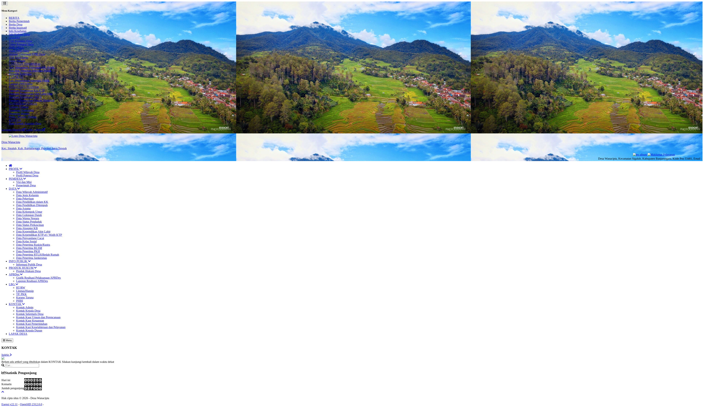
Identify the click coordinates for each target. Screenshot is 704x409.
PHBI (19, 300)
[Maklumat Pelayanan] (645, 154)
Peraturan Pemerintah (21, 110)
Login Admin (34, 129)
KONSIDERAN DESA (23, 103)
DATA (13, 188)
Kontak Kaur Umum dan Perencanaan (38, 317)
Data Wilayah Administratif (32, 192)
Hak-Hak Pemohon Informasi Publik (30, 70)
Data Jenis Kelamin (27, 195)
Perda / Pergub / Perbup (22, 116)
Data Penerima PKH (28, 251)
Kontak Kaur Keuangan (30, 320)
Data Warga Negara (27, 218)
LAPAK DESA (18, 333)
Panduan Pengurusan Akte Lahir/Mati (30, 93)
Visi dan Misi (24, 182)
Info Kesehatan (17, 31)
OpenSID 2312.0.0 (31, 404)
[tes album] (624, 154)
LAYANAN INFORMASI (24, 64)
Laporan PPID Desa (20, 83)
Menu (8, 340)
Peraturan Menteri (19, 113)
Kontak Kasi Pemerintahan (31, 323)
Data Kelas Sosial (26, 241)
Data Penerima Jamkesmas (31, 257)
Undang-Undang (18, 106)
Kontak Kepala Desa (28, 310)
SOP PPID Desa (18, 57)
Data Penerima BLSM (29, 248)
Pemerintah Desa (26, 185)
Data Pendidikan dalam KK (32, 201)
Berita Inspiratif (18, 27)
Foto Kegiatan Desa (20, 41)
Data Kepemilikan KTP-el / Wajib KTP (39, 234)
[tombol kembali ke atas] (2, 391)
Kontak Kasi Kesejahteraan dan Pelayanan (40, 327)
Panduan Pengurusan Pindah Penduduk (31, 100)
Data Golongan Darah (29, 215)
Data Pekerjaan (25, 198)
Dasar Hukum (17, 60)
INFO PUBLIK (18, 261)
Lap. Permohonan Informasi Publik (29, 80)
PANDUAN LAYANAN (24, 87)
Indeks (5, 354)
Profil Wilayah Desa (27, 172)
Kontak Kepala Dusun (29, 330)
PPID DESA (16, 47)
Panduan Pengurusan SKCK (25, 97)
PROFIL (14, 168)
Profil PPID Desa (19, 50)
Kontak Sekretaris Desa (29, 314)
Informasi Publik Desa (29, 264)
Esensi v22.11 (9, 404)
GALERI (14, 37)
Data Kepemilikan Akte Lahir (33, 231)
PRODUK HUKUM (21, 267)
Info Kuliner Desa (19, 34)
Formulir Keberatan (20, 73)
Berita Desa (15, 24)
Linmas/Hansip (25, 290)
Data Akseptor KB (27, 228)
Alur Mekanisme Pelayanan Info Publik (32, 67)
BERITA (14, 17)
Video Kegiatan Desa (21, 44)
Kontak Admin (24, 307)
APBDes (14, 274)
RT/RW (20, 287)
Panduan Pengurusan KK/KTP (27, 90)
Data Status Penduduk (29, 221)
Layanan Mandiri (11, 129)
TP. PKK (21, 294)
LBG (12, 284)
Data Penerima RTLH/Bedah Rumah (37, 254)
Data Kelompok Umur (29, 211)
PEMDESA (16, 178)
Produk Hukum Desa (28, 271)
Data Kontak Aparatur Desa (25, 123)
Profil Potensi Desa (27, 175)
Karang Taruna (25, 297)
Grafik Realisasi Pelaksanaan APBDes (38, 277)
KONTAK (15, 120)
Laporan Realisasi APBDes (32, 281)
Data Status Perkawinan (30, 224)
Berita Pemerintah (19, 21)
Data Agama (23, 208)
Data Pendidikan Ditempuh (32, 205)
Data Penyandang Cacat (30, 238)
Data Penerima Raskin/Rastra (33, 244)
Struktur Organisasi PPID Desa (27, 54)
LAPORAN (16, 77)
